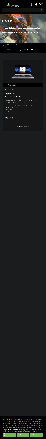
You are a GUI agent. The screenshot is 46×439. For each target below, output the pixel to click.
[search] (23, 10)
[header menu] (4, 5)
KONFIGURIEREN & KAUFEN (23, 127)
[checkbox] (35, 45)
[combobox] (33, 50)
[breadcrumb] (13, 45)
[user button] (36, 4)
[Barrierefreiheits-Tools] (31, 4)
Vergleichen (12, 85)
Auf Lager (40, 45)
